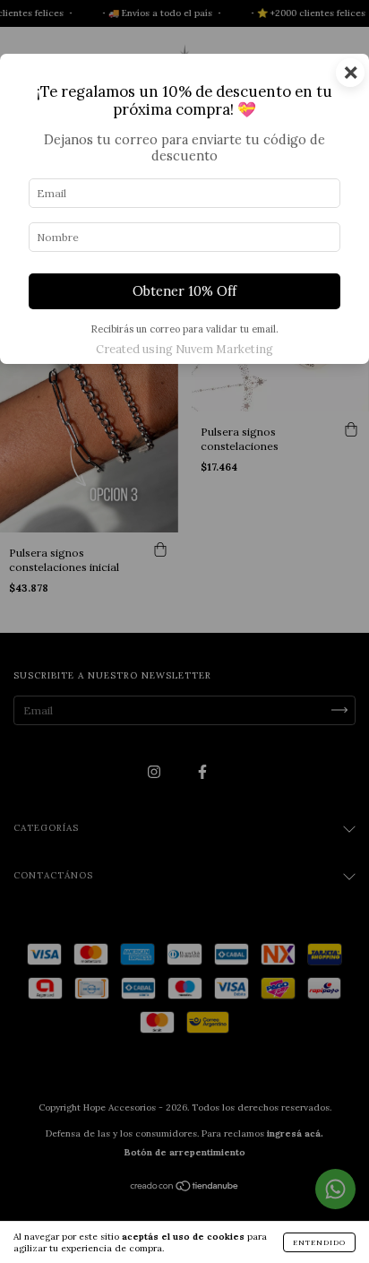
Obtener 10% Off (184, 291)
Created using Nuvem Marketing (184, 349)
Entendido (319, 1242)
